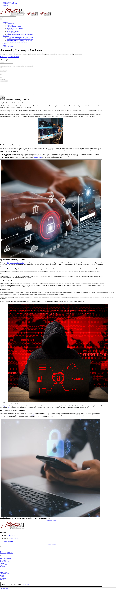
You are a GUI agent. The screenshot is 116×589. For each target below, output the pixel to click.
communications (37, 157)
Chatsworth (3, 560)
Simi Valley (3, 563)
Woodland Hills (4, 561)
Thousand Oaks (4, 573)
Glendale (2, 579)
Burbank (2, 566)
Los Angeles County (5, 558)
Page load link (4, 588)
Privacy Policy (25, 584)
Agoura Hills (3, 565)
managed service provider (17, 263)
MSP (8, 263)
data (9, 407)
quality (33, 415)
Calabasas (3, 578)
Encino (2, 575)
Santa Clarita (3, 572)
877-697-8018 (11, 535)
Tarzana (2, 576)
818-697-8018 (14, 538)
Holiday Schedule (8, 541)
